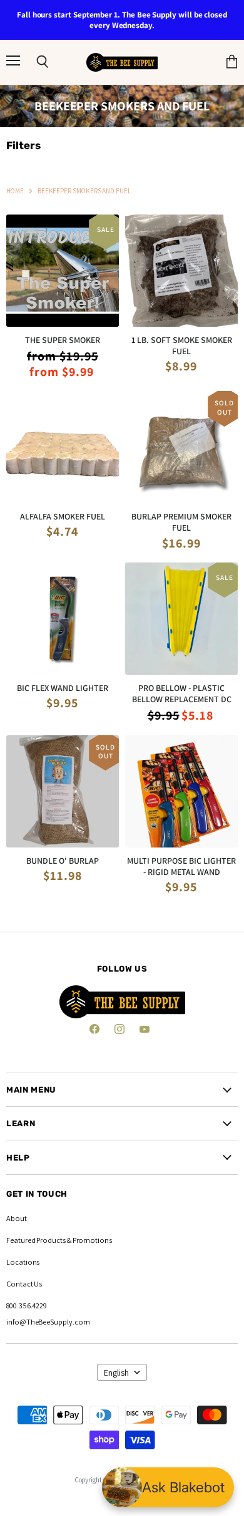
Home (15, 190)
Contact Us (24, 1283)
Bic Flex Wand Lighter (62, 687)
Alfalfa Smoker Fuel (62, 516)
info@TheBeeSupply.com (48, 1321)
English (116, 1372)
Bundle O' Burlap (62, 860)
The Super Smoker (62, 339)
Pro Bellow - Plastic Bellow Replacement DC (181, 693)
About (16, 1218)
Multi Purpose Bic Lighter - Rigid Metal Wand (181, 866)
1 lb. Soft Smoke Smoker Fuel (181, 345)
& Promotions (89, 1240)
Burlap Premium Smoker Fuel (181, 522)
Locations (22, 1262)
